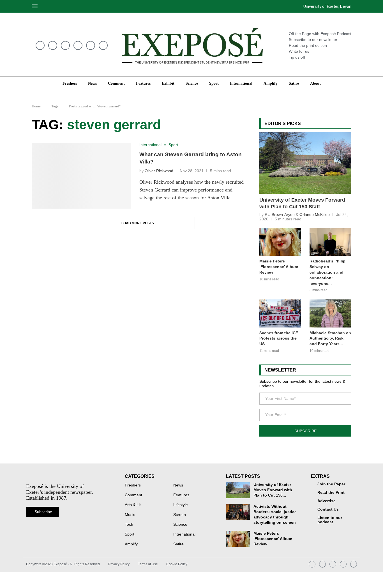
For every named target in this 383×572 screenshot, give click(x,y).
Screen (179, 515)
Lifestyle (180, 505)
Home (36, 106)
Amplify (271, 83)
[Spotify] (65, 45)
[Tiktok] (77, 45)
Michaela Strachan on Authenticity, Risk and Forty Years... (330, 338)
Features (143, 83)
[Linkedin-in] (90, 45)
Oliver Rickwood (159, 171)
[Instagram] (52, 45)
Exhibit (168, 83)
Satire (294, 83)
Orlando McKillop (314, 214)
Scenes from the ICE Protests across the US (278, 338)
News (92, 83)
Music (130, 515)
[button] (47, 6)
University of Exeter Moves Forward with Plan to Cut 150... (272, 490)
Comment (116, 83)
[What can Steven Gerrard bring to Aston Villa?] (81, 176)
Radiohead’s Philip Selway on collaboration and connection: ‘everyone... (327, 272)
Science (192, 83)
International (241, 83)
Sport (214, 83)
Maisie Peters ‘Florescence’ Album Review (278, 267)
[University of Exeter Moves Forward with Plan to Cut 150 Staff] (305, 162)
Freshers (70, 83)
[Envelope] (40, 45)
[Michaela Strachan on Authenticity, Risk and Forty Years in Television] (330, 313)
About (315, 83)
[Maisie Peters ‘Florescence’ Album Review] (280, 242)
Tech (129, 525)
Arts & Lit (133, 505)
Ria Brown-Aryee (280, 214)
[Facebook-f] (103, 45)
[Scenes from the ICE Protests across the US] (280, 313)
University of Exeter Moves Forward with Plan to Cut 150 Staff (302, 203)
